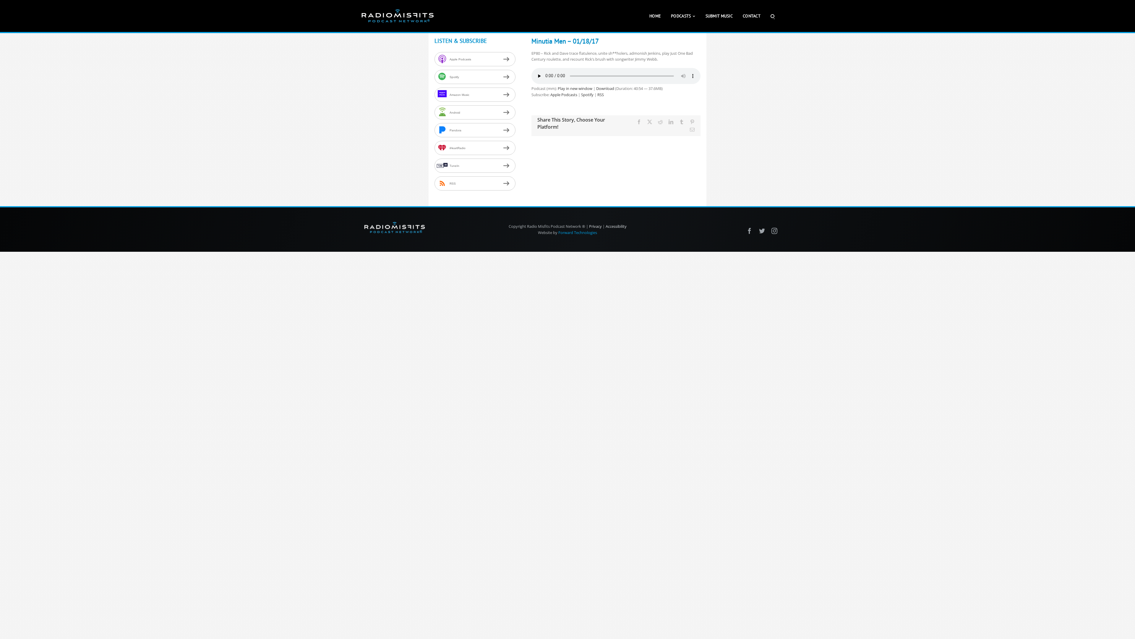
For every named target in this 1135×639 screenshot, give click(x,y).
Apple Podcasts (563, 94)
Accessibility (616, 226)
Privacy (595, 226)
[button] (772, 16)
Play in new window (575, 88)
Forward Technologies (577, 232)
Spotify (587, 94)
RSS (600, 94)
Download (605, 88)
